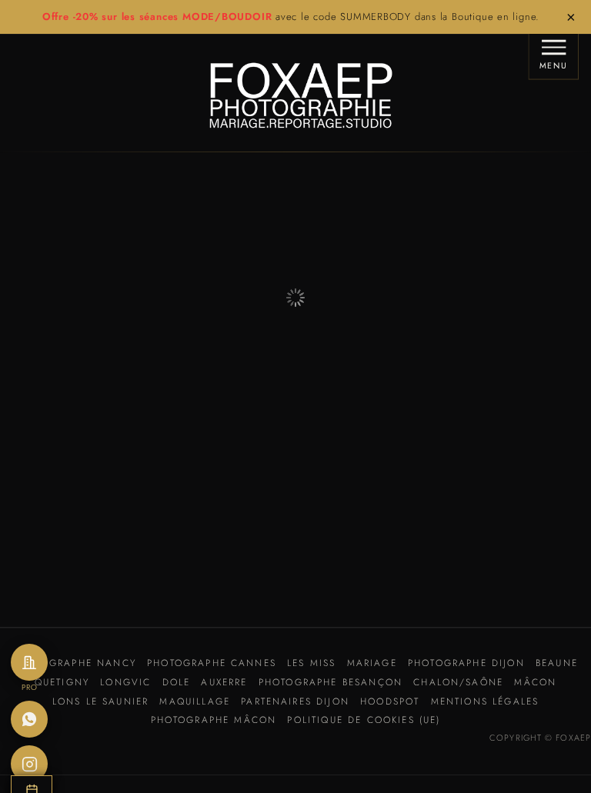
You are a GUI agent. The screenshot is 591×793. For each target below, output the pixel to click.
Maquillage (194, 701)
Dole (176, 682)
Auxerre (224, 682)
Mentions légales (485, 701)
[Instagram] (29, 763)
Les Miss (311, 663)
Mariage (372, 663)
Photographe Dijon (466, 663)
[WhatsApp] (29, 719)
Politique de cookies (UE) (363, 720)
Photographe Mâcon (214, 720)
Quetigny (62, 682)
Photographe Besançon (330, 682)
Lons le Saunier (100, 701)
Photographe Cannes (211, 663)
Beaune (557, 663)
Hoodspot (389, 701)
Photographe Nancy (74, 663)
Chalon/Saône (458, 682)
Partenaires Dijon (295, 701)
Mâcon (535, 682)
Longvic (125, 682)
